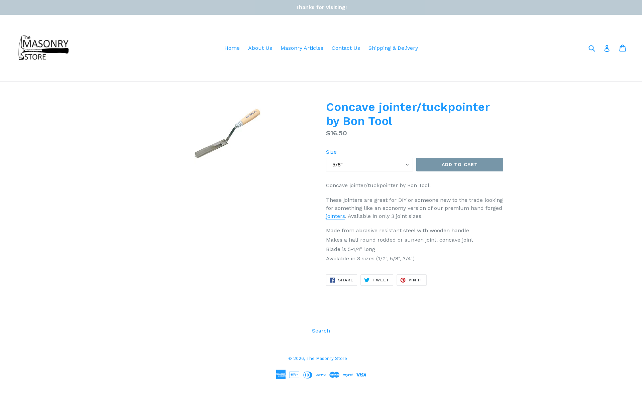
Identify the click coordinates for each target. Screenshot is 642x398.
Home (232, 48)
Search (321, 330)
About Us (260, 48)
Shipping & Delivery (393, 48)
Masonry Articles (302, 48)
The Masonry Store (326, 358)
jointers (335, 216)
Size (331, 152)
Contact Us (346, 48)
